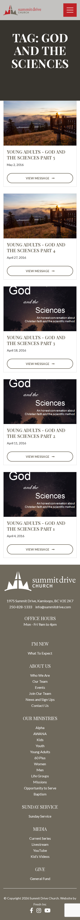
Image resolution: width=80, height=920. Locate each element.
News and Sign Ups (40, 699)
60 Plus (40, 758)
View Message (38, 178)
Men (40, 770)
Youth (40, 746)
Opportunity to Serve (40, 788)
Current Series (40, 838)
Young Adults (40, 752)
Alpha (40, 727)
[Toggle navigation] (70, 10)
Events (40, 687)
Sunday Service (40, 816)
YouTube (40, 850)
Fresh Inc (40, 904)
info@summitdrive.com (53, 607)
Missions (40, 782)
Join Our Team (40, 693)
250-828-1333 (20, 607)
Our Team (40, 681)
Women (40, 764)
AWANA (40, 733)
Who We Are (40, 675)
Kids (40, 740)
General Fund (40, 878)
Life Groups (40, 776)
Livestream (40, 844)
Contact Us (40, 705)
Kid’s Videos (40, 856)
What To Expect (40, 653)
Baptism (40, 794)
